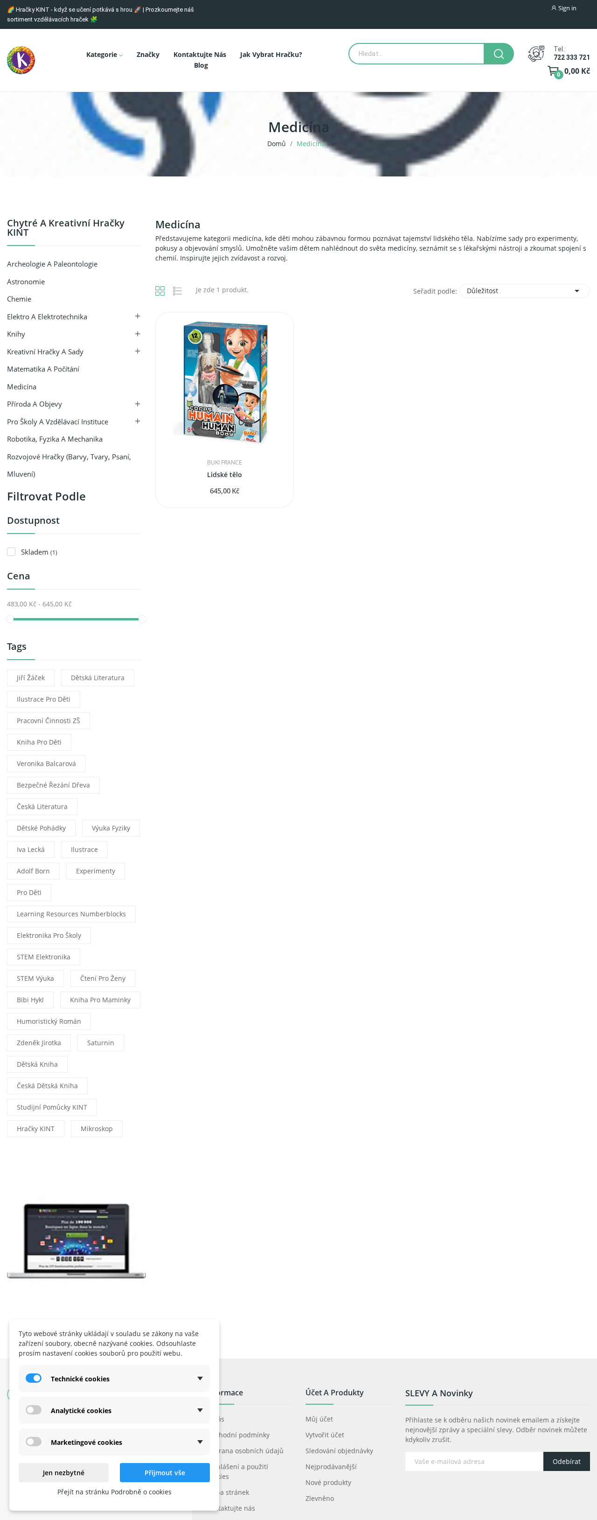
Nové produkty (328, 1482)
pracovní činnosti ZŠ (48, 720)
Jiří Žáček (31, 677)
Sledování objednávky (339, 1450)
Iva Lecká (31, 849)
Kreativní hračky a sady (45, 351)
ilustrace (84, 849)
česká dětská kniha (47, 1085)
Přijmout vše (165, 1472)
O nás (215, 1418)
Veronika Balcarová (46, 763)
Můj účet (319, 1418)
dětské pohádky (41, 827)
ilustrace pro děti (43, 699)
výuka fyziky (111, 827)
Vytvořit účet (324, 1434)
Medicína (21, 386)
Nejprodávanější (331, 1466)
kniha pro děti (39, 742)
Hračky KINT (36, 1128)
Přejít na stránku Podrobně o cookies (114, 1491)
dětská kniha (37, 1064)
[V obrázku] (21, 60)
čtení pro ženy (102, 978)
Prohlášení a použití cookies (237, 1471)
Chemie (19, 298)
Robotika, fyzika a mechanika (55, 438)
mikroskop (97, 1128)
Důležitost (525, 290)
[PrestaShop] (76, 1240)
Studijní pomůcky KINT (52, 1107)
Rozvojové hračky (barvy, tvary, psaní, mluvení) (69, 465)
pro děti (29, 892)
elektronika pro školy (49, 935)
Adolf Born (33, 870)
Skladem (39, 551)
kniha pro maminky (100, 999)
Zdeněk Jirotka (39, 1042)
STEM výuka (35, 978)
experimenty (95, 870)
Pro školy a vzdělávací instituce (57, 421)
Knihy (16, 333)
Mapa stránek (227, 1492)
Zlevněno (319, 1498)
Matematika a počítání (43, 368)
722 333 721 (572, 57)
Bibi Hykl (30, 999)
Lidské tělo (224, 474)
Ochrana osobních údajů (245, 1450)
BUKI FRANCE (224, 462)
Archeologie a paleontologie (52, 263)
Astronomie (26, 281)
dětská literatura (98, 677)
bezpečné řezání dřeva (53, 785)
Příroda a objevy (34, 403)
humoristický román (49, 1021)
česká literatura (42, 806)
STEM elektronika (43, 956)
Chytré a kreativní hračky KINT (66, 228)
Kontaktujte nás (230, 1508)
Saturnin (100, 1042)
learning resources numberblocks (71, 913)
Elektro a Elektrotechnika (47, 316)
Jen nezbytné (63, 1472)
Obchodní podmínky (238, 1434)
